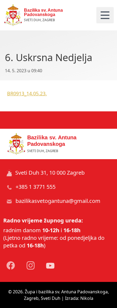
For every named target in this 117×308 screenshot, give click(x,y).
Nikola (86, 298)
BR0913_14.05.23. (27, 93)
